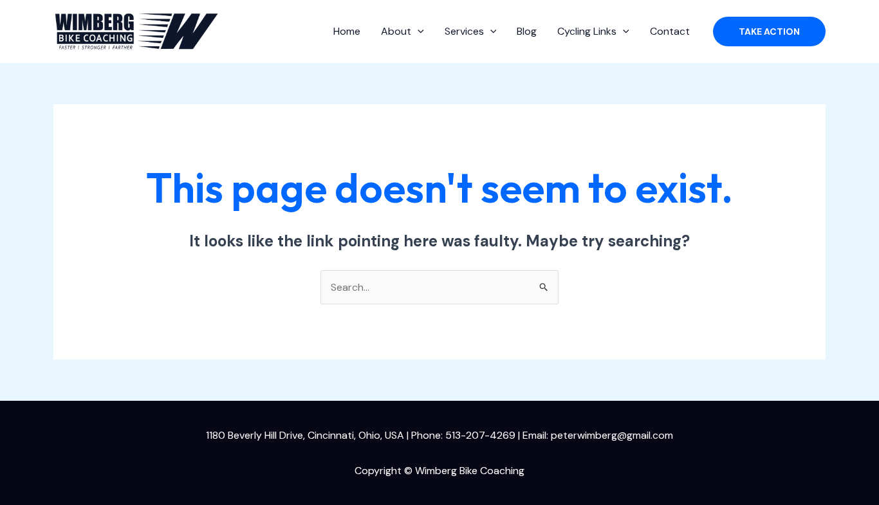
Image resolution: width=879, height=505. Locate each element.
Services (464, 31)
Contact (670, 31)
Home (346, 31)
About (396, 31)
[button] (417, 31)
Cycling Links (586, 31)
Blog (527, 31)
